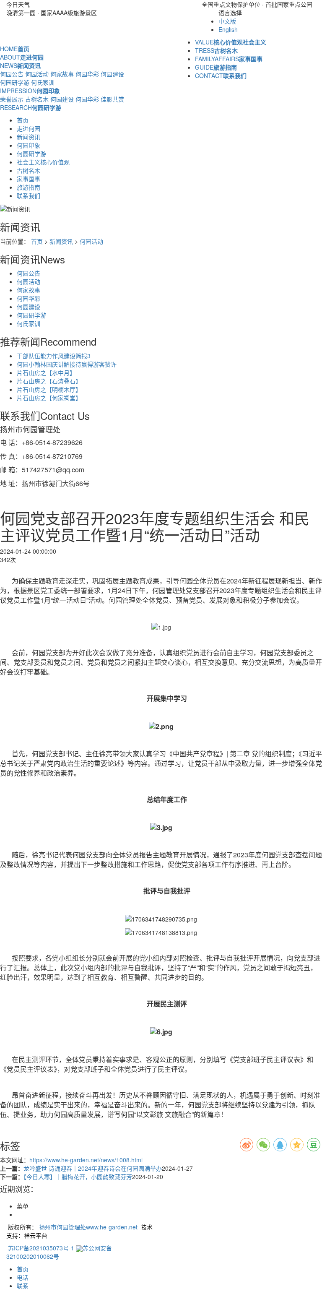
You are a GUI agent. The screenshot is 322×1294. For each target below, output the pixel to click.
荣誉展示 (11, 99)
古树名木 (37, 99)
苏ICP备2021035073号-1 (41, 1248)
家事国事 (28, 178)
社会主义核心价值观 (43, 162)
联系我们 (28, 195)
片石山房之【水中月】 (46, 372)
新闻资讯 (28, 137)
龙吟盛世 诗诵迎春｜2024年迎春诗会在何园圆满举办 (92, 1168)
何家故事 (62, 74)
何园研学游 (14, 82)
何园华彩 (87, 74)
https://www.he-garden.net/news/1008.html (86, 1160)
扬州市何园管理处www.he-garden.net (88, 1227)
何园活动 (37, 74)
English (228, 29)
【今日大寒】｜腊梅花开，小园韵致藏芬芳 (77, 1176)
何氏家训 (43, 82)
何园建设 (112, 74)
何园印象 (28, 145)
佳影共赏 (112, 99)
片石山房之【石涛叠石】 (49, 381)
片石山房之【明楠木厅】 (49, 389)
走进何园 (28, 128)
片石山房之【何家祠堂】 (49, 397)
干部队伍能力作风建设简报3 (54, 355)
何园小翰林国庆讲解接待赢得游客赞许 (67, 364)
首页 (23, 120)
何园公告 (11, 74)
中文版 (227, 21)
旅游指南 (28, 187)
